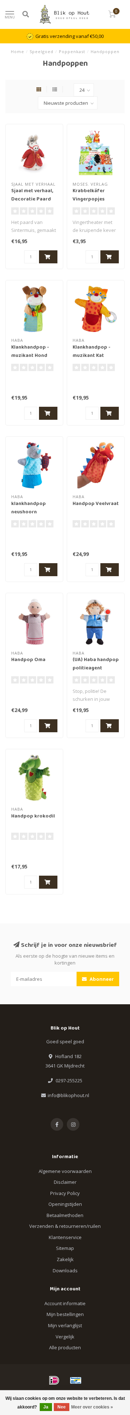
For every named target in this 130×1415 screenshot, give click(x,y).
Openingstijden (65, 1204)
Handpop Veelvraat (96, 504)
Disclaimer (65, 1182)
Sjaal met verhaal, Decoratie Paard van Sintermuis (32, 199)
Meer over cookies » (92, 1407)
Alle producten (65, 1347)
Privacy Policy (65, 1193)
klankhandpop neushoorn (28, 508)
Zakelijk (65, 1259)
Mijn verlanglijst (65, 1325)
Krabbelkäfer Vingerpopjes (89, 195)
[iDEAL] (54, 1380)
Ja (45, 1407)
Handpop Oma (28, 660)
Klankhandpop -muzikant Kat (91, 351)
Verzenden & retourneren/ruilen (65, 1226)
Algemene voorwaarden (65, 1171)
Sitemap (65, 1248)
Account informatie (65, 1303)
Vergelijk (65, 1336)
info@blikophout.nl (68, 1095)
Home (17, 51)
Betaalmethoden (65, 1215)
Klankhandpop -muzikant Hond (30, 351)
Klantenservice (65, 1237)
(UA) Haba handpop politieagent (96, 664)
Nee (61, 1407)
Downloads (65, 1270)
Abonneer (101, 979)
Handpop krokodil (33, 816)
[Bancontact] (76, 1380)
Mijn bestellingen (65, 1314)
